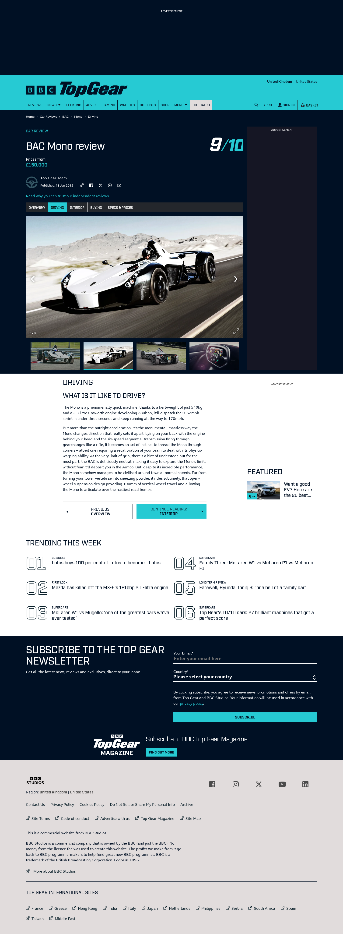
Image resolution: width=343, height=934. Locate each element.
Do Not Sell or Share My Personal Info (142, 804)
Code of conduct (75, 818)
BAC (65, 116)
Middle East (65, 918)
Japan (152, 908)
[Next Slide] (236, 279)
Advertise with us (115, 818)
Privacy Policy (62, 804)
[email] (119, 185)
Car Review (37, 130)
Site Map (193, 818)
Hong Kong (87, 908)
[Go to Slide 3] (161, 356)
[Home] (82, 88)
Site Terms (41, 818)
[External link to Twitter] (258, 784)
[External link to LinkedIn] (305, 784)
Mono (78, 116)
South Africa (264, 908)
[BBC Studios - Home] (37, 780)
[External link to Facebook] (212, 784)
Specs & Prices (120, 207)
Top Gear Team (53, 178)
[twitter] (100, 185)
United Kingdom (279, 81)
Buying (96, 207)
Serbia (237, 908)
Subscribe (245, 717)
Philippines (210, 908)
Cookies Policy (92, 804)
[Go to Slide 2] (108, 356)
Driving (57, 207)
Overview (37, 207)
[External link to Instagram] (235, 784)
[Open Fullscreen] (236, 331)
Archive (186, 804)
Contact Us (35, 804)
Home (30, 116)
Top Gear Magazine (157, 818)
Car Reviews (48, 116)
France (37, 908)
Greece (60, 908)
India (112, 908)
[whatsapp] (110, 185)
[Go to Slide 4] (214, 356)
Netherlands (179, 908)
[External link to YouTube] (282, 784)
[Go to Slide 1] (55, 356)
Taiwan (38, 918)
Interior (77, 207)
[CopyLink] (82, 185)
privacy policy (191, 703)
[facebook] (91, 185)
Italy (132, 908)
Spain (291, 908)
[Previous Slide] (33, 279)
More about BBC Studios (51, 871)
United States (306, 81)
